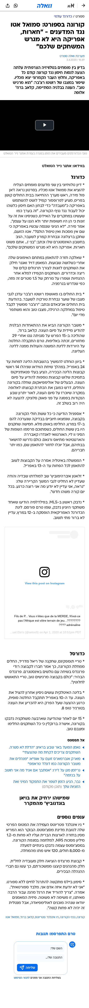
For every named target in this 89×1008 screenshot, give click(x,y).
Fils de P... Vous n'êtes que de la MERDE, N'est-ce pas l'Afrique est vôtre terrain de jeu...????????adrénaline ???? (47, 620)
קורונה (81, 917)
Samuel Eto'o (15, 632)
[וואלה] (44, 6)
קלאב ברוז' (27, 917)
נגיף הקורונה (67, 917)
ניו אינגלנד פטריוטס (47, 917)
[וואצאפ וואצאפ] (16, 6)
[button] (71, 5)
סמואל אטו (12, 917)
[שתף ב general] (7, 5)
